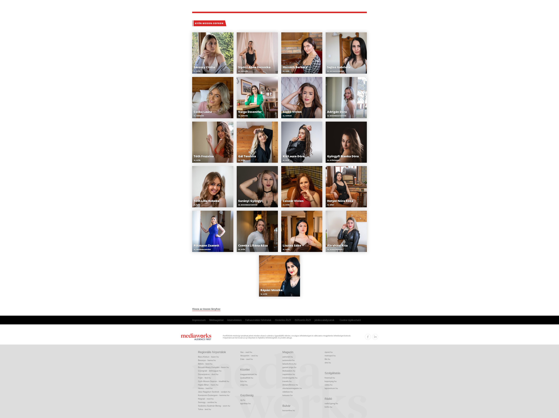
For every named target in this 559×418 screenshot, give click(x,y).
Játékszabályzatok (324, 320)
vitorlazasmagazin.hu (292, 388)
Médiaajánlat (216, 320)
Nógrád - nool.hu (206, 399)
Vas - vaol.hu (246, 352)
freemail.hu (330, 378)
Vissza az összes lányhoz (206, 309)
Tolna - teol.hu (204, 409)
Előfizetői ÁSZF (303, 320)
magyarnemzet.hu (248, 374)
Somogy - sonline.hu (207, 402)
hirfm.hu (328, 407)
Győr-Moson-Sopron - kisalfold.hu (213, 381)
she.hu (328, 362)
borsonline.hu (288, 410)
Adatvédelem (234, 320)
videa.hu (328, 385)
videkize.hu (287, 392)
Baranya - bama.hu (207, 360)
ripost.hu (329, 352)
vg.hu (242, 400)
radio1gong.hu (331, 403)
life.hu (327, 359)
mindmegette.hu (289, 378)
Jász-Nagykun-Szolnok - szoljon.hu (214, 392)
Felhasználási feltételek (258, 320)
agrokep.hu (245, 403)
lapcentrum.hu (331, 388)
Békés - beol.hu (205, 364)
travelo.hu (287, 381)
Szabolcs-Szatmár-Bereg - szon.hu (214, 406)
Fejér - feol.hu (204, 378)
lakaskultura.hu (289, 364)
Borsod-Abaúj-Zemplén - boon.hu (213, 367)
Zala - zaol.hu (246, 359)
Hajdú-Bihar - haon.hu (208, 385)
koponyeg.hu (331, 381)
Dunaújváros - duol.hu (208, 374)
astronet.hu (287, 357)
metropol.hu (330, 355)
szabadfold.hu (246, 378)
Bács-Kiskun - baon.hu (208, 357)
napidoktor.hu (288, 374)
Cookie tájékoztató (350, 320)
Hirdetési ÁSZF (283, 320)
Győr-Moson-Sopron (209, 23)
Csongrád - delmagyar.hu (209, 371)
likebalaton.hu (288, 371)
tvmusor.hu (287, 395)
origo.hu (244, 385)
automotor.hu (288, 360)
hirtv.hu (243, 381)
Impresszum (199, 320)
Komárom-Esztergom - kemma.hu (213, 395)
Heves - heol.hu (205, 388)
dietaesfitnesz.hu (290, 385)
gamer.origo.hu (289, 367)
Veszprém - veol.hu (249, 355)
